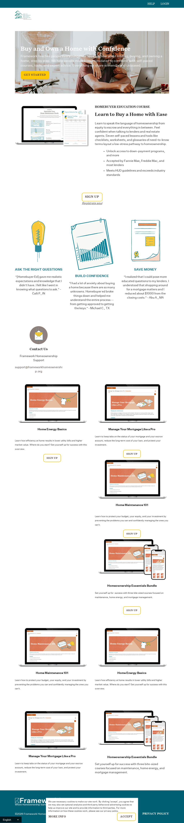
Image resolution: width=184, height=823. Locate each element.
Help (151, 3)
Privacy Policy (155, 813)
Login (165, 3)
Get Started (35, 74)
